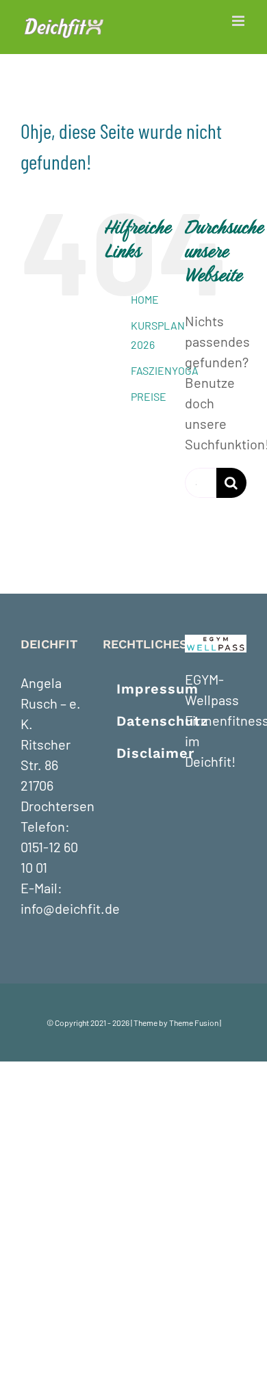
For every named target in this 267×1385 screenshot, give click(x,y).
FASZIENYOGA (165, 370)
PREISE (148, 396)
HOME (145, 299)
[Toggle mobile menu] (239, 21)
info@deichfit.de (70, 908)
